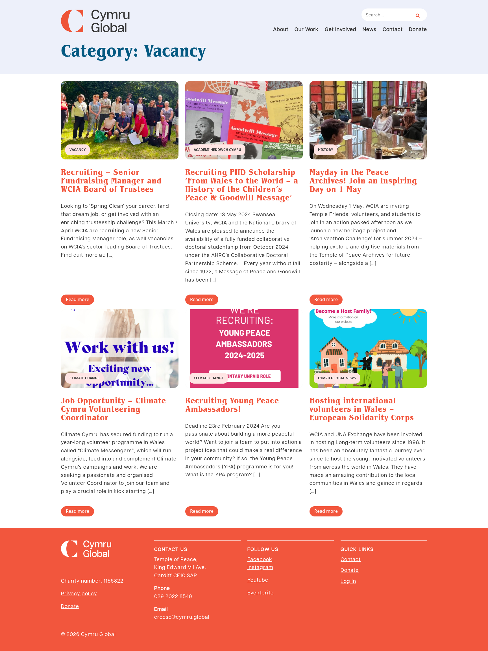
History (325, 149)
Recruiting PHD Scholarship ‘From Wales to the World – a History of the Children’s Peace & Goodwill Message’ (241, 185)
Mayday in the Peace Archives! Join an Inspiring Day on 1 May (363, 180)
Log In (348, 581)
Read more (77, 299)
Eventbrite (260, 592)
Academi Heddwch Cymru (217, 149)
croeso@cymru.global (182, 616)
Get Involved (340, 29)
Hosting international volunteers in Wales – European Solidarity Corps (362, 409)
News (369, 29)
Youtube (257, 579)
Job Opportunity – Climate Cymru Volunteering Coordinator (113, 409)
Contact (393, 29)
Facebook (259, 559)
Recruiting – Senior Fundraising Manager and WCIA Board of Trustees (111, 180)
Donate (418, 29)
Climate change (84, 378)
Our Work (307, 29)
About (280, 29)
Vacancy (77, 149)
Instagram (260, 567)
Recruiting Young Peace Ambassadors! (232, 404)
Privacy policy (79, 593)
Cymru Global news (337, 378)
